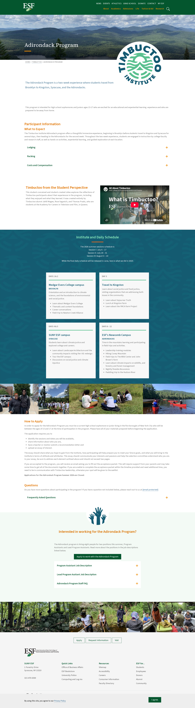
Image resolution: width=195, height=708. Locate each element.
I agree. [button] (154, 699)
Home (27, 62)
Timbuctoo (37, 62)
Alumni (139, 679)
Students (140, 667)
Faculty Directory (106, 683)
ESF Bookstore (68, 671)
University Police (69, 675)
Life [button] (137, 8)
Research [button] (160, 8)
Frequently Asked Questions (41, 497)
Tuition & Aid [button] (147, 8)
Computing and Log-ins (72, 679)
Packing (31, 156)
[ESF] (28, 7)
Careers (102, 675)
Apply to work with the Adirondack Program (97, 556)
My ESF (161, 3)
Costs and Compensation (39, 165)
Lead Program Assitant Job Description (76, 574)
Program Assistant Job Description (74, 565)
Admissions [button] (128, 8)
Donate (142, 3)
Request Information (98, 640)
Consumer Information (109, 679)
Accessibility (104, 671)
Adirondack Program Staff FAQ (72, 583)
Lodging (31, 147)
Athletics (116, 3)
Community (141, 683)
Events (106, 3)
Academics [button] (116, 8)
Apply (79, 640)
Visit (117, 640)
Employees (141, 671)
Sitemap (102, 667)
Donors (139, 675)
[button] (168, 8)
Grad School (129, 3)
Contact (151, 3)
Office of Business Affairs (72, 667)
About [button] (106, 8)
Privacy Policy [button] (60, 700)
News (98, 3)
